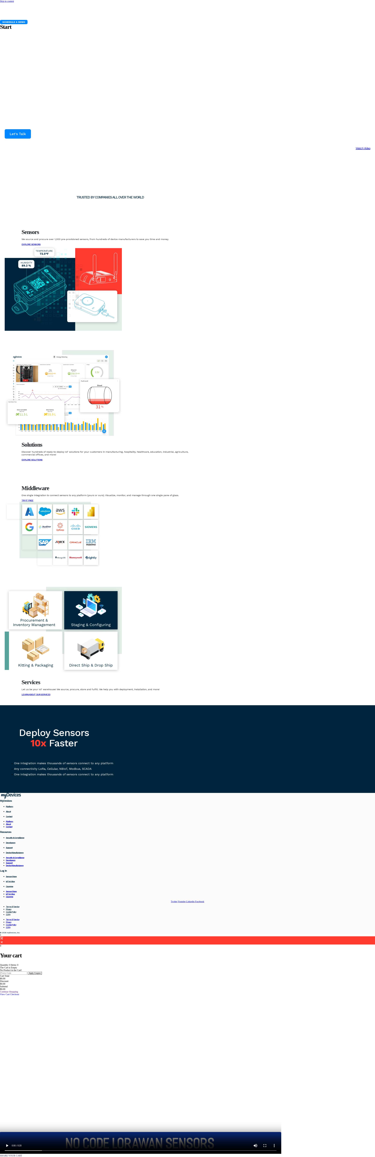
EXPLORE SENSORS (31, 244)
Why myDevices (12, 14)
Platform (34, 14)
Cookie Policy (11, 912)
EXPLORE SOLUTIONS (32, 459)
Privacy (8, 909)
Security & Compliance (15, 838)
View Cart (5, 994)
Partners (112, 14)
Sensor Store (11, 876)
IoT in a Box (10, 881)
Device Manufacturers (14, 852)
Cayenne (9, 886)
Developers (10, 842)
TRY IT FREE (27, 500)
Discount (4, 981)
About (8, 811)
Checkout (14, 994)
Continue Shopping (9, 991)
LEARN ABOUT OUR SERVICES (36, 694)
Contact (9, 816)
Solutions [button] (68, 14)
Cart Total (4, 976)
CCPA (8, 914)
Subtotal (4, 986)
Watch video (363, 148)
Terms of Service (12, 906)
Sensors (51, 14)
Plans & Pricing (90, 14)
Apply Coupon (35, 973)
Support (9, 847)
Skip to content (7, 1)
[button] (14, 22)
